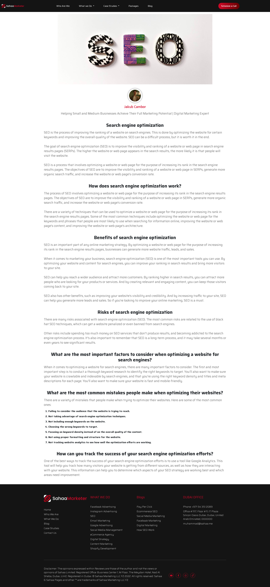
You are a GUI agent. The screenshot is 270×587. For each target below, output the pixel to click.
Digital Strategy (99, 539)
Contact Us (50, 533)
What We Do (51, 519)
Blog (150, 6)
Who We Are (51, 514)
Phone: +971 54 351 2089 (198, 507)
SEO (92, 516)
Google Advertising (101, 525)
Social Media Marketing (151, 516)
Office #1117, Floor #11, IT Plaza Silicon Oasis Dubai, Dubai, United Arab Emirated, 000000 (203, 515)
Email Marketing (100, 521)
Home (47, 510)
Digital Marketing (147, 525)
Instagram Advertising (103, 511)
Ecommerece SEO (147, 511)
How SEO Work (145, 530)
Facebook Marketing (149, 521)
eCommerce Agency (102, 535)
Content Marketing (101, 544)
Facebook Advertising (103, 507)
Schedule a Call (229, 6)
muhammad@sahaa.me (198, 524)
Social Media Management (106, 530)
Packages (134, 6)
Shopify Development (103, 548)
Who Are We (63, 6)
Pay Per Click (144, 507)
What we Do (85, 6)
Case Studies (111, 6)
